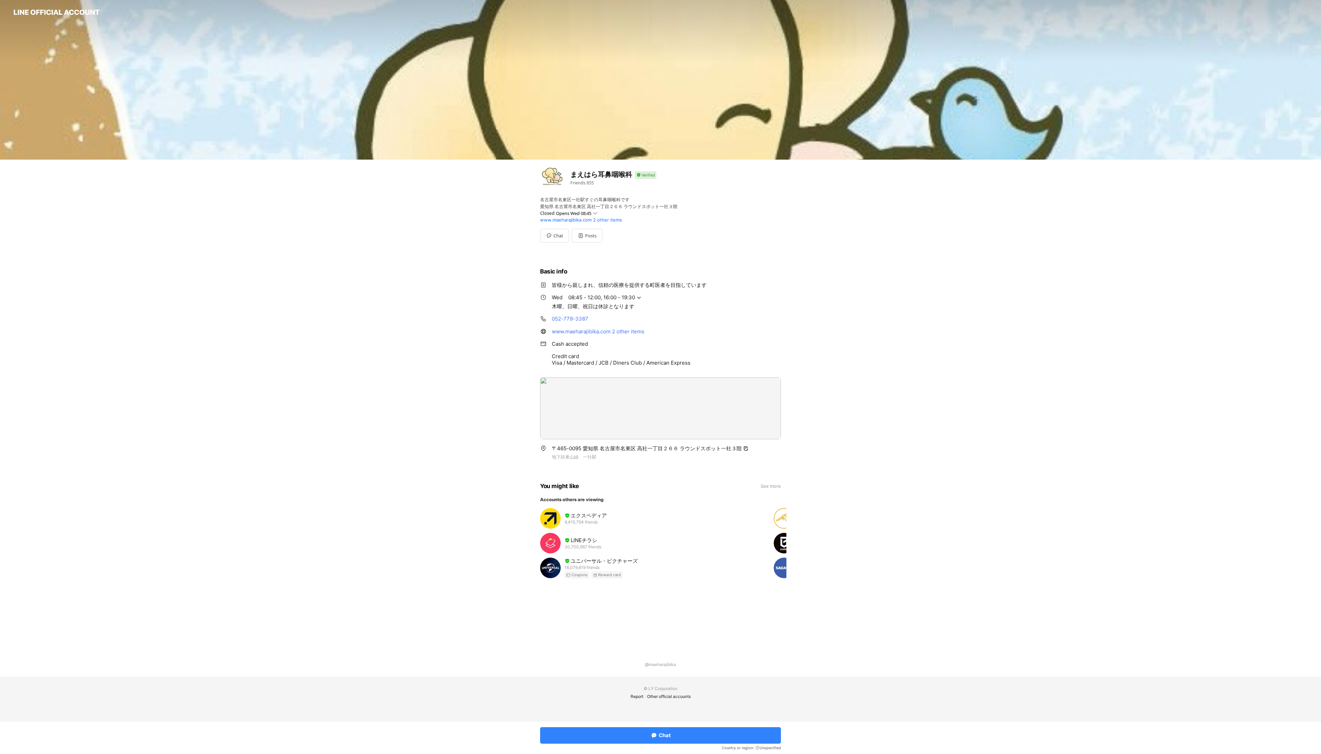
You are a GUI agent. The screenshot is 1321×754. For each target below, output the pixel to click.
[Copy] (746, 448)
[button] (587, 236)
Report (637, 696)
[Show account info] (645, 175)
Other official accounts (669, 696)
